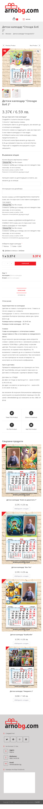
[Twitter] (7, 739)
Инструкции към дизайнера (12, 189)
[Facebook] (13, 739)
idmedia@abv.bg (15, 764)
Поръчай (25, 263)
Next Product (33, 45)
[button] (13, 250)
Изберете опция (22, 509)
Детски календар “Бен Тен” (21, 567)
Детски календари (16, 275)
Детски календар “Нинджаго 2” (21, 691)
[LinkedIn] (26, 739)
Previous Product (10, 45)
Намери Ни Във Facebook (15, 769)
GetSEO (37, 802)
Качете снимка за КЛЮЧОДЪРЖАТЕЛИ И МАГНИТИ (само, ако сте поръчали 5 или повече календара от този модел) (21, 199)
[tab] (21, 290)
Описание (21, 290)
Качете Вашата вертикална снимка (15, 160)
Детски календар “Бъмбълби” (21, 635)
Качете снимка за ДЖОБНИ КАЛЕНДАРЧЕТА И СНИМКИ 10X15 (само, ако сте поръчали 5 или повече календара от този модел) (19, 222)
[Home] (3, 34)
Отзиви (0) (21, 295)
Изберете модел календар (12, 244)
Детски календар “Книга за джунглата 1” (21, 500)
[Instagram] (20, 739)
